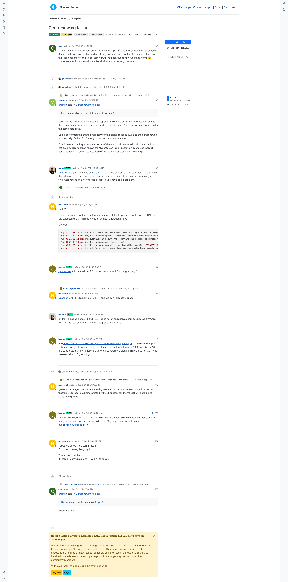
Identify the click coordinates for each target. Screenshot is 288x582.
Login (67, 572)
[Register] (284, 9)
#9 (157, 293)
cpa (60, 46)
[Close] (154, 536)
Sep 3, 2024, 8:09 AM (92, 413)
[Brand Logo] (53, 7)
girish (64, 78)
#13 (156, 413)
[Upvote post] (151, 69)
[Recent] (4, 9)
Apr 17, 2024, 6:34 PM (85, 100)
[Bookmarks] (4, 27)
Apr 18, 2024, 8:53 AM (91, 168)
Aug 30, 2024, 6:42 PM (88, 204)
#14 (156, 441)
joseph (61, 267)
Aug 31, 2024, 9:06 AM (92, 267)
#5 (157, 100)
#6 (157, 168)
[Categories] (4, 3)
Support (68, 34)
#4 (157, 46)
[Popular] (4, 21)
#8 (157, 267)
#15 (156, 489)
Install (235, 7)
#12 (156, 385)
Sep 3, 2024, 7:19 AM (88, 385)
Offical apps (184, 7)
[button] (4, 572)
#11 (156, 339)
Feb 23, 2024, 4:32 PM (82, 46)
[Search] (4, 33)
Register (56, 572)
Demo (218, 7)
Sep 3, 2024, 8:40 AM (88, 441)
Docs (227, 7)
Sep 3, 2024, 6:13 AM (92, 339)
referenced (74, 371)
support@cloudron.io (70, 424)
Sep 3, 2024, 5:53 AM (93, 314)
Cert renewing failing (87, 104)
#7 (157, 204)
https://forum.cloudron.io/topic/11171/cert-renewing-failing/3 (97, 343)
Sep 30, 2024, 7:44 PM (82, 489)
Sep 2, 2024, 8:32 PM (88, 293)
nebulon (62, 314)
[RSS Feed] (156, 34)
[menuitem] (284, 3)
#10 (156, 314)
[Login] (284, 3)
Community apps (202, 7)
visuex (61, 100)
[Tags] (4, 15)
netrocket (63, 204)
